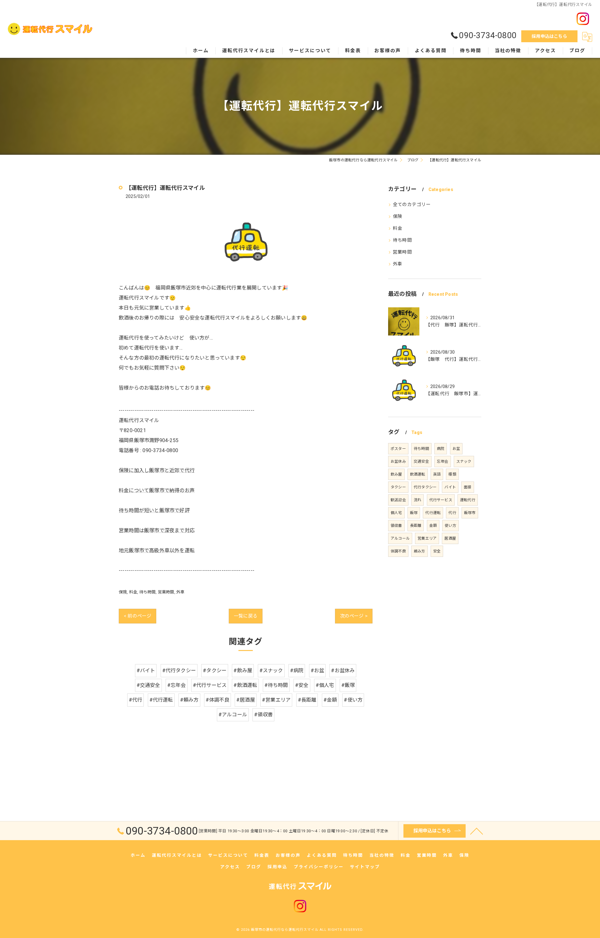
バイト (450, 487)
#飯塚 (348, 685)
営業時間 (166, 592)
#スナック (271, 670)
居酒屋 (450, 538)
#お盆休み (343, 670)
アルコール (400, 538)
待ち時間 (147, 592)
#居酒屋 (245, 700)
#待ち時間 (276, 685)
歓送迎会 (398, 500)
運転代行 (467, 500)
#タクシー (215, 670)
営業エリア (427, 538)
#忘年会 (176, 685)
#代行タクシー (179, 670)
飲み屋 (396, 474)
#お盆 (317, 670)
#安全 (302, 685)
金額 (433, 525)
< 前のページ (137, 616)
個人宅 (396, 513)
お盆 (456, 448)
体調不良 (398, 551)
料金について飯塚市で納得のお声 (157, 490)
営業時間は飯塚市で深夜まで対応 (157, 530)
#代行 (135, 700)
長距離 (416, 525)
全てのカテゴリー (412, 204)
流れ (417, 500)
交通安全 (421, 461)
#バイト (146, 670)
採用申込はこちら (549, 36)
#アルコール (232, 715)
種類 (452, 474)
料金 (133, 592)
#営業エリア (276, 700)
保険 (123, 592)
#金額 (330, 700)
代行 (452, 513)
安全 (437, 551)
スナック (464, 461)
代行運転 (433, 513)
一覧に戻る (246, 616)
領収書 (396, 525)
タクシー (398, 487)
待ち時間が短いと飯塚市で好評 (154, 510)
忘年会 (442, 461)
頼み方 (419, 551)
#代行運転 (161, 700)
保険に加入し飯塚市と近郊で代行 (157, 470)
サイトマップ (365, 866)
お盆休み (398, 461)
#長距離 (307, 700)
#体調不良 (217, 700)
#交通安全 (148, 685)
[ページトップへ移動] (476, 831)
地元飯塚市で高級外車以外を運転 (157, 550)
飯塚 (414, 513)
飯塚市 (470, 513)
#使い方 (353, 700)
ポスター (398, 448)
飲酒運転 (417, 474)
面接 (467, 487)
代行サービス (440, 500)
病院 (440, 448)
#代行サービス (210, 685)
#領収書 (263, 715)
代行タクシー (425, 487)
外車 (180, 592)
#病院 (297, 670)
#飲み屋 (242, 670)
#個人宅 (325, 685)
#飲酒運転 (245, 685)
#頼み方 (189, 700)
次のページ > (354, 616)
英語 (437, 474)
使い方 (450, 525)
